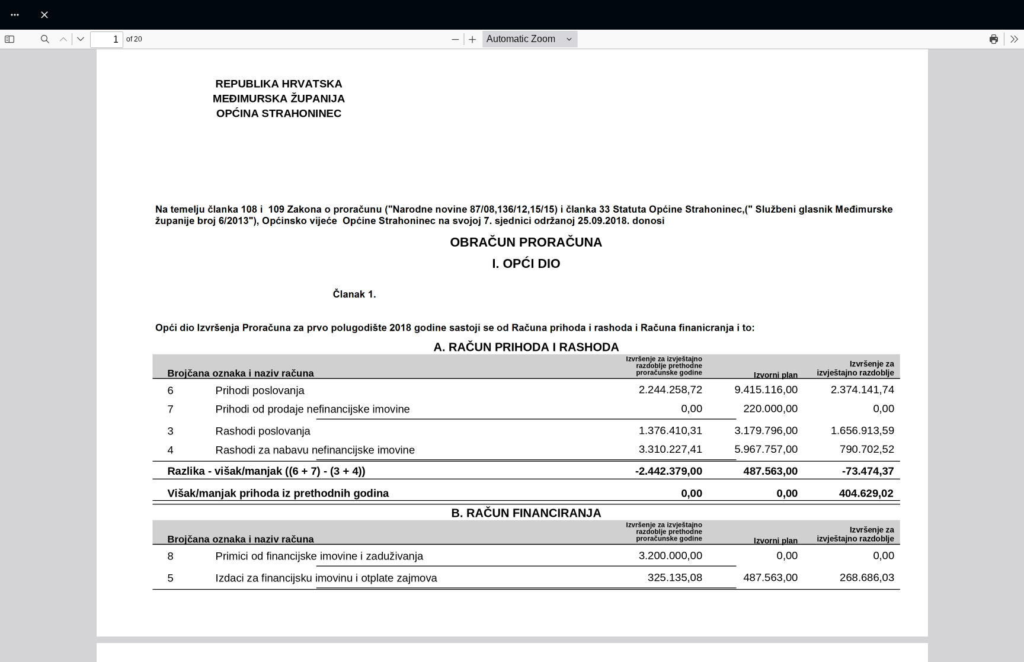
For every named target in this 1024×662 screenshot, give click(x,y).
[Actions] (15, 15)
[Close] (44, 15)
